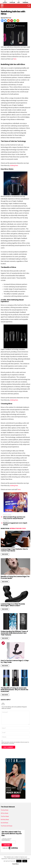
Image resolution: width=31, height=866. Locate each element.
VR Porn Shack (4, 813)
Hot (18, 2)
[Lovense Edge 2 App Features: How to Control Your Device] (15, 539)
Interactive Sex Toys (18, 528)
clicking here (14, 165)
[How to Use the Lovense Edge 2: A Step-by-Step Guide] (15, 650)
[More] (17, 20)
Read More (5, 554)
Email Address (6, 840)
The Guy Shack (4, 810)
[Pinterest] (11, 20)
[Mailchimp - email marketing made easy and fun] (10, 849)
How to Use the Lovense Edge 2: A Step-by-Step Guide (15, 661)
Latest (5, 2)
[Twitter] (5, 20)
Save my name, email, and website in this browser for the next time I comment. (15, 743)
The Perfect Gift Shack (6, 826)
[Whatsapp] (14, 20)
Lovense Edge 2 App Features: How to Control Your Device (14, 550)
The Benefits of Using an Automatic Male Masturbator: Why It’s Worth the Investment (14, 689)
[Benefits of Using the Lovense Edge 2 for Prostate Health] (15, 566)
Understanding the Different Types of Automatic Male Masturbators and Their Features (14, 633)
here (14, 59)
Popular (12, 2)
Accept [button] (19, 861)
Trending (25, 2)
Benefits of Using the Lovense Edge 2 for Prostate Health (15, 577)
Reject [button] (24, 861)
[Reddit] (8, 20)
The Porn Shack (5, 816)
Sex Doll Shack (4, 822)
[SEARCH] (29, 6)
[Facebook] (2, 20)
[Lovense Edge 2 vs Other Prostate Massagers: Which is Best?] (15, 594)
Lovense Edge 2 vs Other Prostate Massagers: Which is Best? (13, 605)
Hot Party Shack (5, 819)
